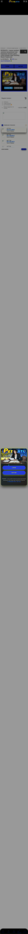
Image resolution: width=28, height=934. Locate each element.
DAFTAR (14, 472)
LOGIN (14, 467)
